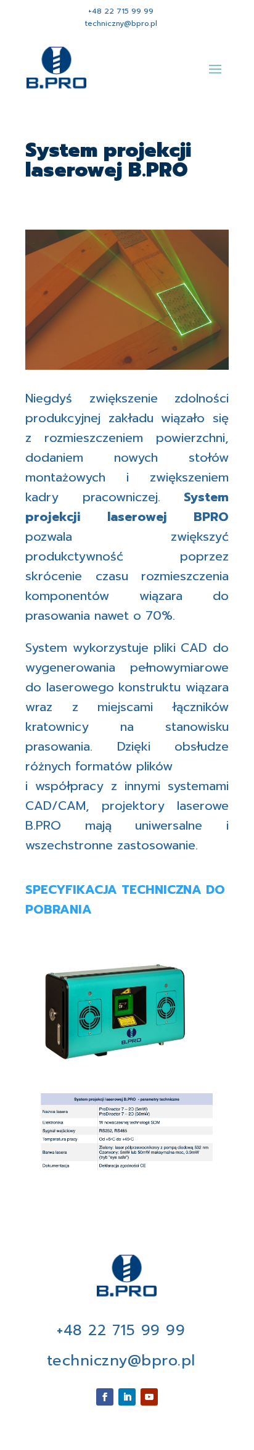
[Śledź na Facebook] (104, 1397)
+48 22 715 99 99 (121, 11)
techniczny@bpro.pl (121, 23)
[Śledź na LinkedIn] (127, 1397)
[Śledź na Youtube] (149, 1397)
